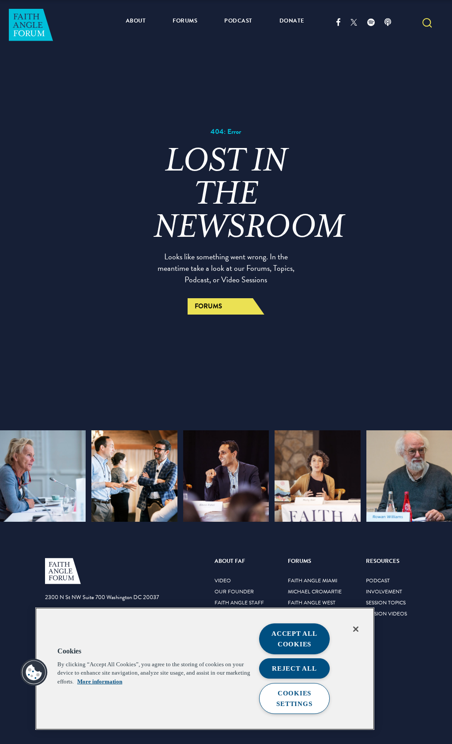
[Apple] (392, 23)
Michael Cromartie (315, 592)
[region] (204, 668)
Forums (185, 20)
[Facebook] (343, 23)
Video (223, 581)
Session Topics (386, 603)
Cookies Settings (294, 698)
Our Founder (234, 592)
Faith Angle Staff (239, 603)
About (136, 20)
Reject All (294, 668)
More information (99, 681)
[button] (427, 24)
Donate (292, 20)
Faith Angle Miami (312, 581)
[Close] (355, 629)
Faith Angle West (311, 603)
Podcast (238, 20)
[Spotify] (375, 23)
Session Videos (386, 614)
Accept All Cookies (294, 639)
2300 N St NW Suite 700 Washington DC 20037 (102, 597)
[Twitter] (358, 23)
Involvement (384, 592)
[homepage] (63, 582)
